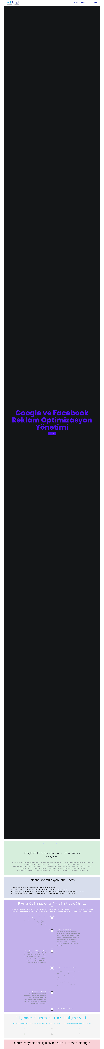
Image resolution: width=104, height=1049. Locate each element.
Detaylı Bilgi (52, 433)
